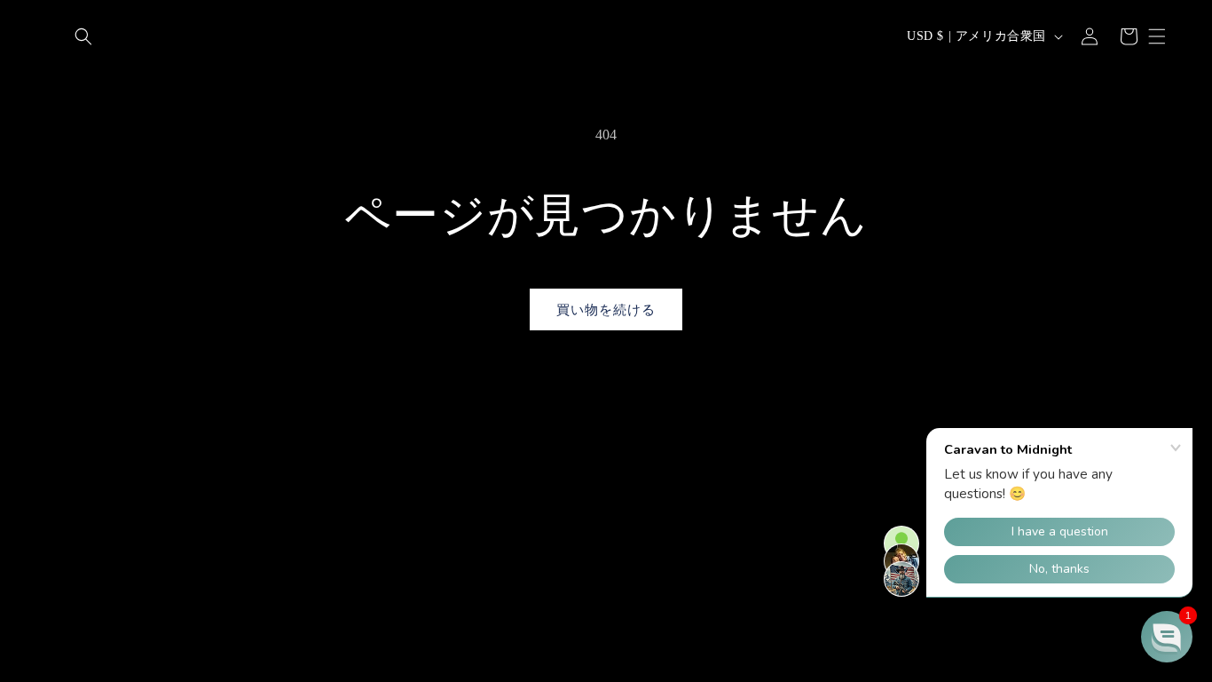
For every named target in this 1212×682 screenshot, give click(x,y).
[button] (83, 36)
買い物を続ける (606, 310)
